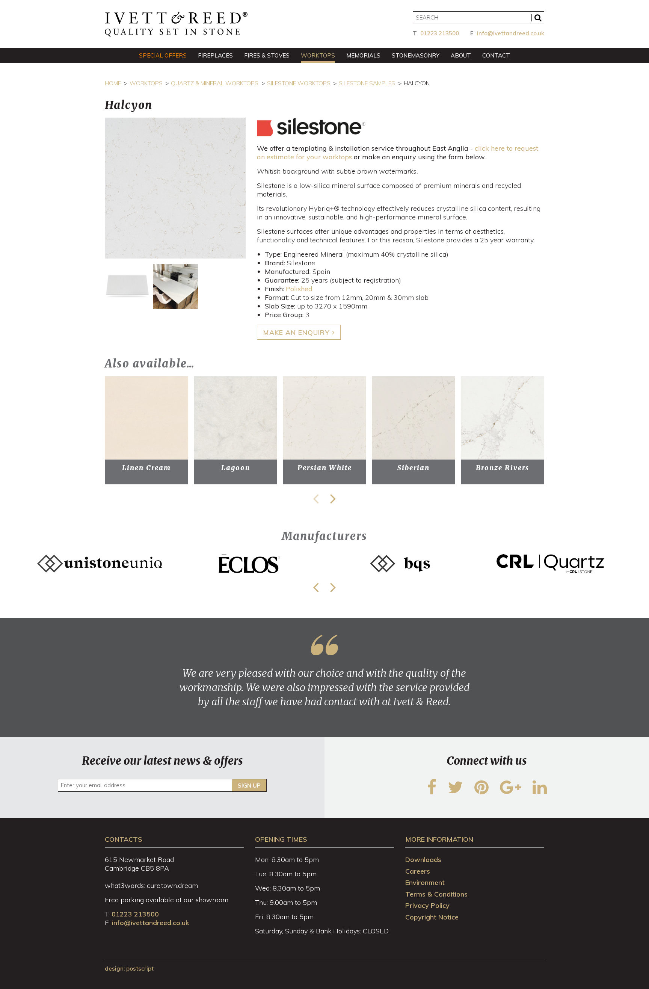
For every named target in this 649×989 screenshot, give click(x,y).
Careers (417, 871)
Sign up (249, 785)
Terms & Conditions (436, 894)
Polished (299, 288)
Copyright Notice (432, 917)
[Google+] (510, 791)
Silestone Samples (367, 83)
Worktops (146, 83)
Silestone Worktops (299, 83)
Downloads (423, 859)
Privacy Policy (427, 905)
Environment (425, 882)
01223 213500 (439, 33)
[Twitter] (455, 791)
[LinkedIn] (540, 791)
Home (113, 83)
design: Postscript (129, 968)
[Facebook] (431, 791)
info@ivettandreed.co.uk (510, 33)
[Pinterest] (481, 791)
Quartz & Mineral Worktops (214, 83)
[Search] (537, 17)
